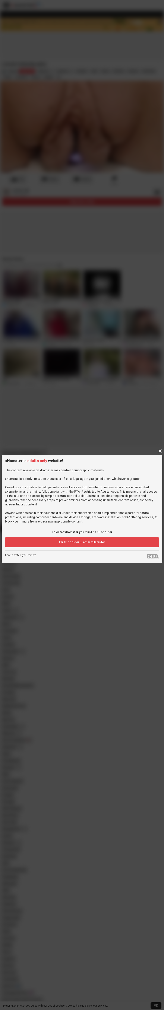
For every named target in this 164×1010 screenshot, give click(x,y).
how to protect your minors (20, 555)
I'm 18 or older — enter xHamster (82, 542)
